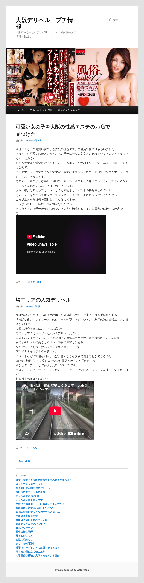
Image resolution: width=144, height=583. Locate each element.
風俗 (39, 282)
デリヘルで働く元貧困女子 (30, 500)
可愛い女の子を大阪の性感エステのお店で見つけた (44, 480)
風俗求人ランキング (69, 110)
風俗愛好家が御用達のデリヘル (33, 488)
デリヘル (32, 448)
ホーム (20, 110)
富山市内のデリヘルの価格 (30, 492)
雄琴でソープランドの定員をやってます (38, 547)
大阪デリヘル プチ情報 (44, 23)
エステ (31, 282)
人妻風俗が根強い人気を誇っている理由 (38, 555)
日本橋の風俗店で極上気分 (30, 551)
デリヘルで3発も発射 (27, 496)
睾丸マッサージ (24, 527)
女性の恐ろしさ (24, 539)
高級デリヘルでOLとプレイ (31, 523)
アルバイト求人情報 (41, 110)
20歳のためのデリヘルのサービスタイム (38, 511)
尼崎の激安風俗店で (27, 515)
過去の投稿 (23, 461)
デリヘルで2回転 (25, 543)
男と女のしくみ (24, 535)
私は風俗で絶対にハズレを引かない (35, 507)
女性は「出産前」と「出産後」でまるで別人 (40, 503)
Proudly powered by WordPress (72, 570)
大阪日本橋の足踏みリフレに (31, 519)
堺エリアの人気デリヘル (43, 299)
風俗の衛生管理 (24, 531)
